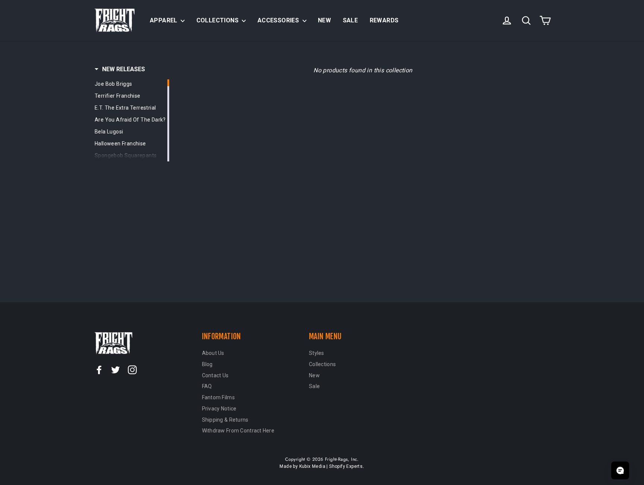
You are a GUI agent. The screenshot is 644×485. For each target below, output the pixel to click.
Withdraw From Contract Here (238, 431)
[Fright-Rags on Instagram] (132, 369)
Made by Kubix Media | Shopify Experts (321, 466)
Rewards (384, 20)
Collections (218, 20)
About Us (213, 353)
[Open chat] (620, 470)
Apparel (164, 20)
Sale (350, 20)
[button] (120, 69)
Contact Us (215, 375)
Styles (316, 353)
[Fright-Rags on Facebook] (99, 369)
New (324, 20)
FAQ (207, 386)
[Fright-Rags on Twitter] (115, 369)
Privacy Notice (219, 409)
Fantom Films (218, 397)
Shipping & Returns (225, 420)
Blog (207, 364)
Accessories (279, 20)
